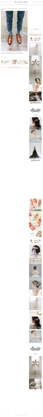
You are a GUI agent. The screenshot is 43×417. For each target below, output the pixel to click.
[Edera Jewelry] (35, 81)
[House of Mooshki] (35, 49)
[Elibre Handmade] (23, 62)
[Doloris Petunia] (35, 270)
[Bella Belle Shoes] (35, 261)
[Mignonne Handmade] (14, 62)
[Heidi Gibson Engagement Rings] (35, 234)
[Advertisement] (35, 22)
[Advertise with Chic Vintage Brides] (5, 62)
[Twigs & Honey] (35, 283)
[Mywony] (35, 97)
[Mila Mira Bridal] (35, 384)
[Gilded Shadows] (35, 123)
